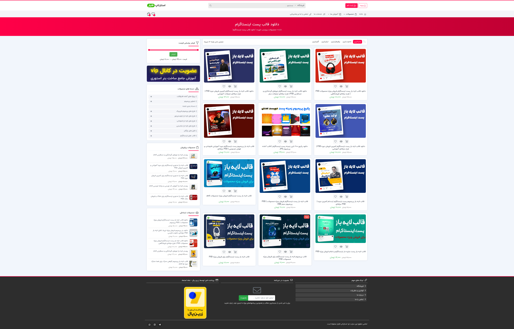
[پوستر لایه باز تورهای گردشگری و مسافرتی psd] (193, 156)
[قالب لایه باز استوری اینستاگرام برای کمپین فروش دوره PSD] (193, 176)
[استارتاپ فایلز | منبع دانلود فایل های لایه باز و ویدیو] (156, 5)
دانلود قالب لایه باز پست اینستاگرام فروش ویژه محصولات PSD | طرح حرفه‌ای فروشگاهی (171, 242)
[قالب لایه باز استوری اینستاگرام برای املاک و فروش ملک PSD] (193, 197)
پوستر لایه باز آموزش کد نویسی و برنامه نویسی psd (169, 186)
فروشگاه (360, 286)
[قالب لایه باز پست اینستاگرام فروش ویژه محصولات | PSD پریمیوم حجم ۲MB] (285, 176)
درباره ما (360, 295)
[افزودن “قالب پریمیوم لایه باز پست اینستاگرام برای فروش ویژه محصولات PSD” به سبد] (291, 252)
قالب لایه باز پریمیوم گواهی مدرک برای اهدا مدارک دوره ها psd (169, 262)
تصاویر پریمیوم (189, 101)
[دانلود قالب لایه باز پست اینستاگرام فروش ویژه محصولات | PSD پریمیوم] (193, 222)
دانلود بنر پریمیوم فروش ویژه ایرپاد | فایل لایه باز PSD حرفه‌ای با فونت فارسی (170, 231)
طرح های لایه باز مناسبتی (185, 126)
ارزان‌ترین (325, 41)
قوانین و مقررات (357, 290)
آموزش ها (334, 14)
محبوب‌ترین (347, 41)
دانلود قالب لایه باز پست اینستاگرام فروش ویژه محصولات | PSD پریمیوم (171, 221)
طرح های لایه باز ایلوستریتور (184, 116)
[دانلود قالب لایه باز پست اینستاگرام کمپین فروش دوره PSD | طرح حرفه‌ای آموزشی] (340, 121)
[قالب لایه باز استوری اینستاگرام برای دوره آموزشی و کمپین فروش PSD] (193, 166)
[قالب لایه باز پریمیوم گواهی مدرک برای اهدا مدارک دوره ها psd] (193, 264)
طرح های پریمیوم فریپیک (185, 111)
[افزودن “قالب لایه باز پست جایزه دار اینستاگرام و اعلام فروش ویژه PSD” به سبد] (347, 246)
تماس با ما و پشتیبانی (299, 14)
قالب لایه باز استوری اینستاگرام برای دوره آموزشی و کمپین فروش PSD (169, 166)
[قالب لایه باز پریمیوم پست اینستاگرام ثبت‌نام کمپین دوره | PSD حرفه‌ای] (340, 176)
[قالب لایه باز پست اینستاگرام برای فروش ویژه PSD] (229, 231)
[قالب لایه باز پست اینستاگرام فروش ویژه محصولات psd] (229, 173)
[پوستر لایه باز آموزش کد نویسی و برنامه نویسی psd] (193, 187)
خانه (361, 14)
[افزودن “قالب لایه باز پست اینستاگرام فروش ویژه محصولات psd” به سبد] (235, 191)
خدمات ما (318, 14)
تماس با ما (359, 299)
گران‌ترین (315, 41)
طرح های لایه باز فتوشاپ (186, 121)
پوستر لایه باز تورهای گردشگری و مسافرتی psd (171, 155)
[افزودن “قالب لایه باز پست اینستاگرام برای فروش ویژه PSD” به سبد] (235, 252)
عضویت (243, 298)
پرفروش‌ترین (335, 41)
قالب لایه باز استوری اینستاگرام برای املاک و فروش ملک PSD (169, 197)
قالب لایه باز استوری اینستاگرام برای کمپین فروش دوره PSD (169, 177)
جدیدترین (357, 41)
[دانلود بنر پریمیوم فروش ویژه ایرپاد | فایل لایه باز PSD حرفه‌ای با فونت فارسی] (193, 233)
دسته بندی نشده (189, 106)
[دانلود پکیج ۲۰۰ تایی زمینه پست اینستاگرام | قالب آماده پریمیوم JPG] (285, 121)
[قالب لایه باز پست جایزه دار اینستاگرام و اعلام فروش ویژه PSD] (340, 228)
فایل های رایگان (189, 131)
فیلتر (173, 54)
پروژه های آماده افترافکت (186, 96)
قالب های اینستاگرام (187, 136)
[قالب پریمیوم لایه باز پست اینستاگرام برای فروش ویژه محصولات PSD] (285, 231)
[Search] (211, 5)
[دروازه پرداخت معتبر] (195, 302)
